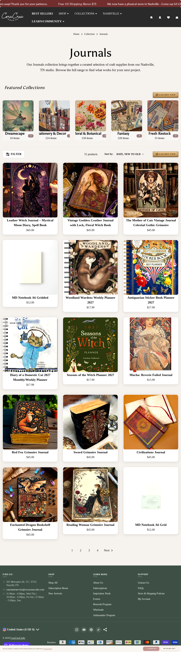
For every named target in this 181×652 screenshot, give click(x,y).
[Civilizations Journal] (151, 422)
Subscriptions (100, 588)
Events (96, 599)
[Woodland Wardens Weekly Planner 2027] (90, 267)
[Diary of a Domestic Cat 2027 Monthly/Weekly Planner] (30, 344)
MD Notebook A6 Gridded (30, 297)
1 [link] (72, 550)
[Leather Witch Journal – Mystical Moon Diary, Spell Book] (30, 190)
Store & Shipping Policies (151, 593)
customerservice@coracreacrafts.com (25, 589)
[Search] (151, 17)
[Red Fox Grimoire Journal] (30, 422)
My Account (144, 599)
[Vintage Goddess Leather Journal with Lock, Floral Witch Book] (90, 190)
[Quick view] (52, 170)
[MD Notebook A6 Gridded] (30, 267)
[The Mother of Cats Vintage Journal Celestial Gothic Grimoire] (151, 190)
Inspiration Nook (101, 593)
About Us (98, 582)
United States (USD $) (20, 629)
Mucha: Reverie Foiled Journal (150, 375)
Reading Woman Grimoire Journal (90, 525)
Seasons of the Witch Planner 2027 (90, 375)
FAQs (141, 588)
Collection (89, 34)
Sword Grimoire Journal (90, 452)
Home (76, 34)
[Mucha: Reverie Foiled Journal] (151, 344)
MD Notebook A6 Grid (151, 525)
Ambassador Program (104, 615)
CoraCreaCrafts (17, 638)
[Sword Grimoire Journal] (90, 422)
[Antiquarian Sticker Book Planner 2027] (151, 267)
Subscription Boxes (58, 588)
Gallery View (167, 95)
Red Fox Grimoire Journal (30, 452)
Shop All (52, 582)
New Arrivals (55, 593)
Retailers (51, 642)
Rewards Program (102, 604)
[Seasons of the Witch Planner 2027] (90, 344)
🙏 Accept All (151, 648)
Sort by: (108, 154)
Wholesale (98, 609)
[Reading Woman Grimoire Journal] (90, 494)
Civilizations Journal (151, 452)
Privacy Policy (47, 649)
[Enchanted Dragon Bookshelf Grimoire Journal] (30, 494)
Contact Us (143, 582)
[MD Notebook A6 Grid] (151, 494)
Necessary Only (169, 648)
